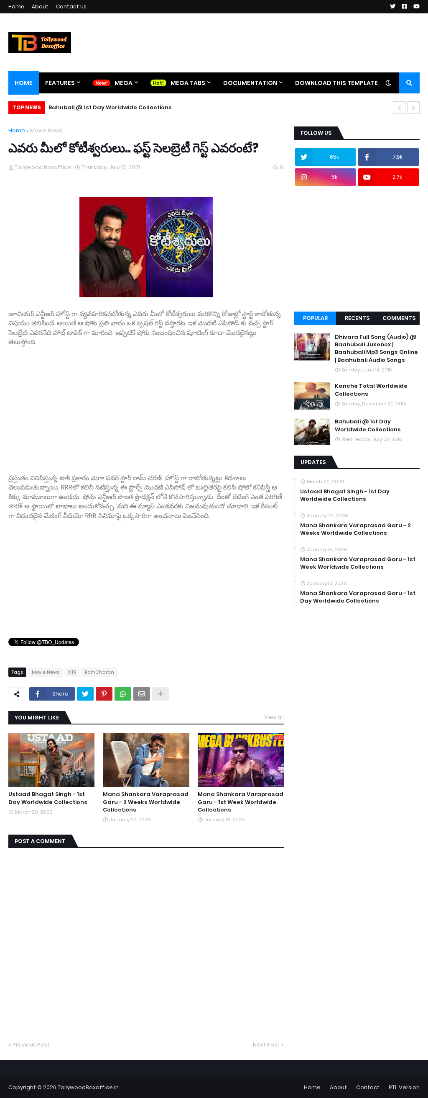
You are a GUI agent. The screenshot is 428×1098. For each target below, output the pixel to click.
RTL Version (404, 1087)
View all (274, 717)
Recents (357, 318)
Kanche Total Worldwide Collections (371, 389)
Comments (398, 318)
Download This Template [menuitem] (336, 83)
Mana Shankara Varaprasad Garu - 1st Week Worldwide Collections (240, 802)
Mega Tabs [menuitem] (188, 83)
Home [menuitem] (24, 83)
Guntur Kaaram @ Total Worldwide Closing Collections (133, 107)
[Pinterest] (104, 694)
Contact (368, 1087)
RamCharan (99, 672)
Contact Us (71, 6)
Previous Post (31, 1045)
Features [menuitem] (60, 83)
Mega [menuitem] (123, 83)
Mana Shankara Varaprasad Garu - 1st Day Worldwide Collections (357, 597)
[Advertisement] (146, 405)
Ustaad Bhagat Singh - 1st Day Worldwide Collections (47, 798)
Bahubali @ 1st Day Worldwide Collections (368, 425)
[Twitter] (85, 694)
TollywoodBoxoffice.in (88, 1087)
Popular (315, 318)
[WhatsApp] (123, 694)
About (40, 6)
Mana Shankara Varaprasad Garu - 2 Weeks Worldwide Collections (146, 802)
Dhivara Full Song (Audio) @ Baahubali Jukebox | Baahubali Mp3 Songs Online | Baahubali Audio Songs (376, 348)
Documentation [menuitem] (250, 83)
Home (16, 6)
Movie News (46, 130)
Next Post (266, 1045)
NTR (72, 672)
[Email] (141, 694)
